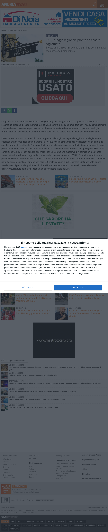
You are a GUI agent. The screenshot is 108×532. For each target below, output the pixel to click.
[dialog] (54, 266)
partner (24, 247)
